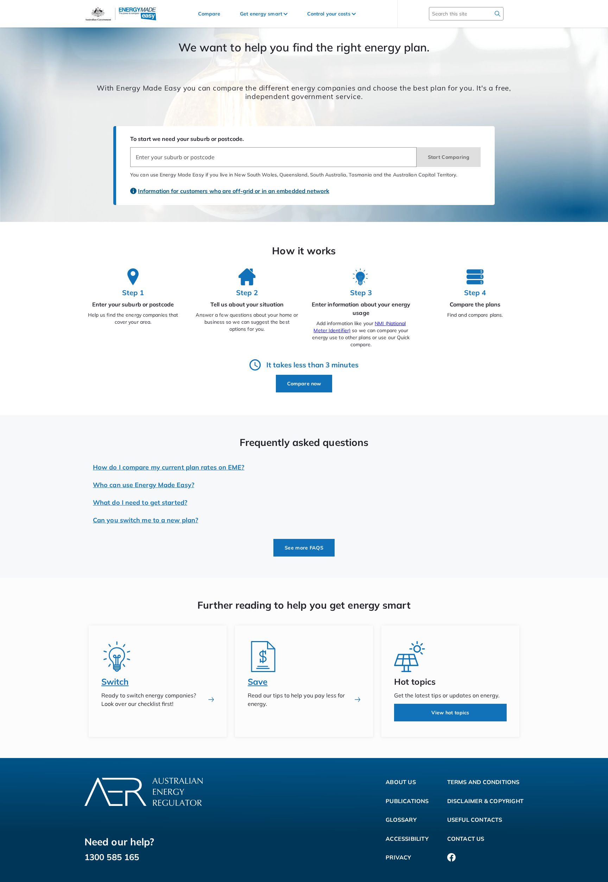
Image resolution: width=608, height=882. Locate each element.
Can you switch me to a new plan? (145, 520)
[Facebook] (451, 857)
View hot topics (450, 712)
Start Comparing (449, 157)
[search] (497, 14)
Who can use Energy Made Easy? (143, 485)
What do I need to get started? (140, 502)
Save (257, 681)
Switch (115, 681)
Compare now (304, 383)
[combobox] (273, 157)
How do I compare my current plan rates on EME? (169, 467)
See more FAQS (304, 548)
